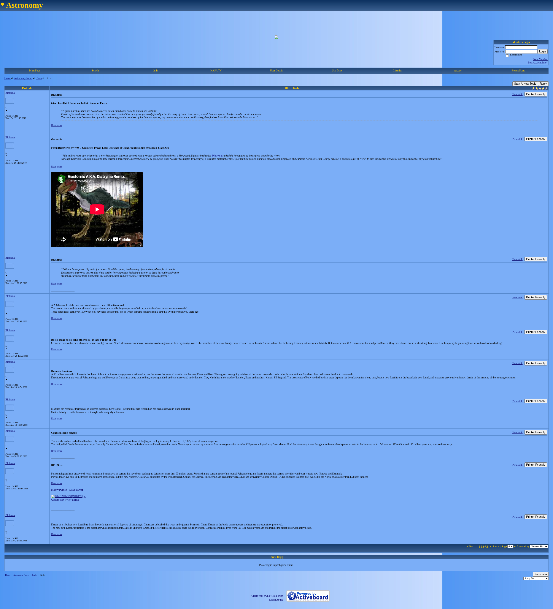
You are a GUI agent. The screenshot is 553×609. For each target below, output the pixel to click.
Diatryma (217, 155)
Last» (496, 546)
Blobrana (10, 92)
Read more (56, 125)
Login (542, 51)
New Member (540, 59)
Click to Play (57, 499)
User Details (276, 70)
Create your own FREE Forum (267, 595)
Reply (543, 83)
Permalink (517, 94)
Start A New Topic (525, 83)
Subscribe (540, 574)
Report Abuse (276, 599)
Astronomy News (23, 78)
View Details (72, 499)
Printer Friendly (535, 94)
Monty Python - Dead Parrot (67, 489)
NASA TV (216, 70)
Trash (39, 78)
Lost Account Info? (538, 62)
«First (470, 546)
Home (7, 78)
